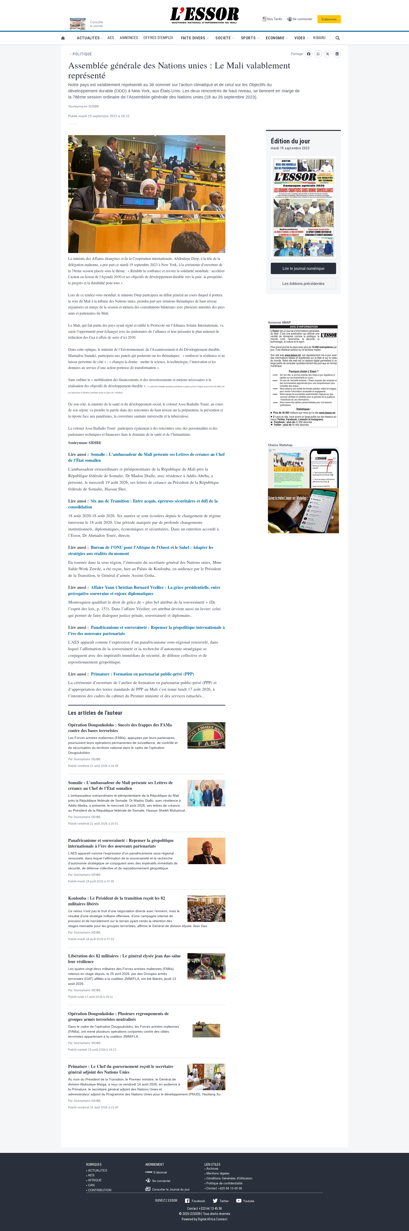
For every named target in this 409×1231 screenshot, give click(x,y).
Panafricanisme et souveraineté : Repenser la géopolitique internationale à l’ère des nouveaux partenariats (146, 630)
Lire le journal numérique (304, 269)
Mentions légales (218, 1173)
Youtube (248, 1201)
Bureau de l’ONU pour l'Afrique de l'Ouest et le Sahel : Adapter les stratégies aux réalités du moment (140, 550)
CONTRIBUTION (99, 1190)
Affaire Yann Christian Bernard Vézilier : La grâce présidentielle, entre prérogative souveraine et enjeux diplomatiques (144, 590)
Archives (212, 1168)
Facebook (198, 1201)
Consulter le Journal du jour (171, 1189)
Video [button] (299, 38)
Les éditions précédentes (303, 284)
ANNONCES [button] (129, 37)
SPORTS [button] (248, 38)
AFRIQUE (95, 1180)
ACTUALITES (97, 1170)
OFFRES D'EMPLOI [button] (158, 37)
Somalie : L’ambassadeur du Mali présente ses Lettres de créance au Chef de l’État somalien (146, 457)
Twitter (224, 1201)
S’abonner (329, 19)
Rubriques (94, 1164)
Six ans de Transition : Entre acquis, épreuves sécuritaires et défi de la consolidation (143, 504)
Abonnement (154, 1164)
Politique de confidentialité (224, 1183)
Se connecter (161, 1180)
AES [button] (110, 37)
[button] (340, 38)
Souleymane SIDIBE (83, 106)
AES (91, 1175)
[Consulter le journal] (77, 24)
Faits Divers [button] (193, 38)
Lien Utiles (212, 1164)
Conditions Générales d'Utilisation (229, 1178)
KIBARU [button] (319, 37)
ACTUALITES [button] (88, 38)
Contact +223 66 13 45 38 (224, 1188)
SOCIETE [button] (223, 38)
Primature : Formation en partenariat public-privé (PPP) (142, 674)
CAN (91, 1185)
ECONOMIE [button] (275, 38)
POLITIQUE (82, 54)
